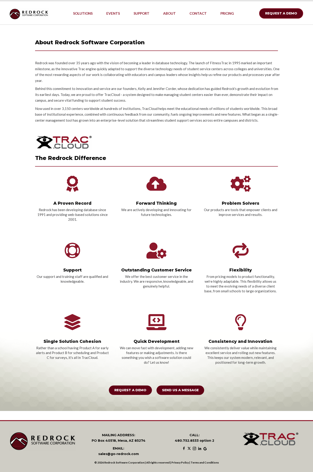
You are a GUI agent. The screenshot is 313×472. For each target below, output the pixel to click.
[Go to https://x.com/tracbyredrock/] (189, 449)
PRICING (227, 13)
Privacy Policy (180, 462)
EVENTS (113, 13)
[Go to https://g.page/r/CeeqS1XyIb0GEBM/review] (205, 449)
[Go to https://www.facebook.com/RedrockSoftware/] (184, 449)
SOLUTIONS (83, 13)
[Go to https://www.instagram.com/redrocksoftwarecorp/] (194, 449)
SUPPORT (141, 13)
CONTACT (198, 13)
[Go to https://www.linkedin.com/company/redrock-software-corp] (199, 449)
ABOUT (169, 13)
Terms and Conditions (205, 462)
